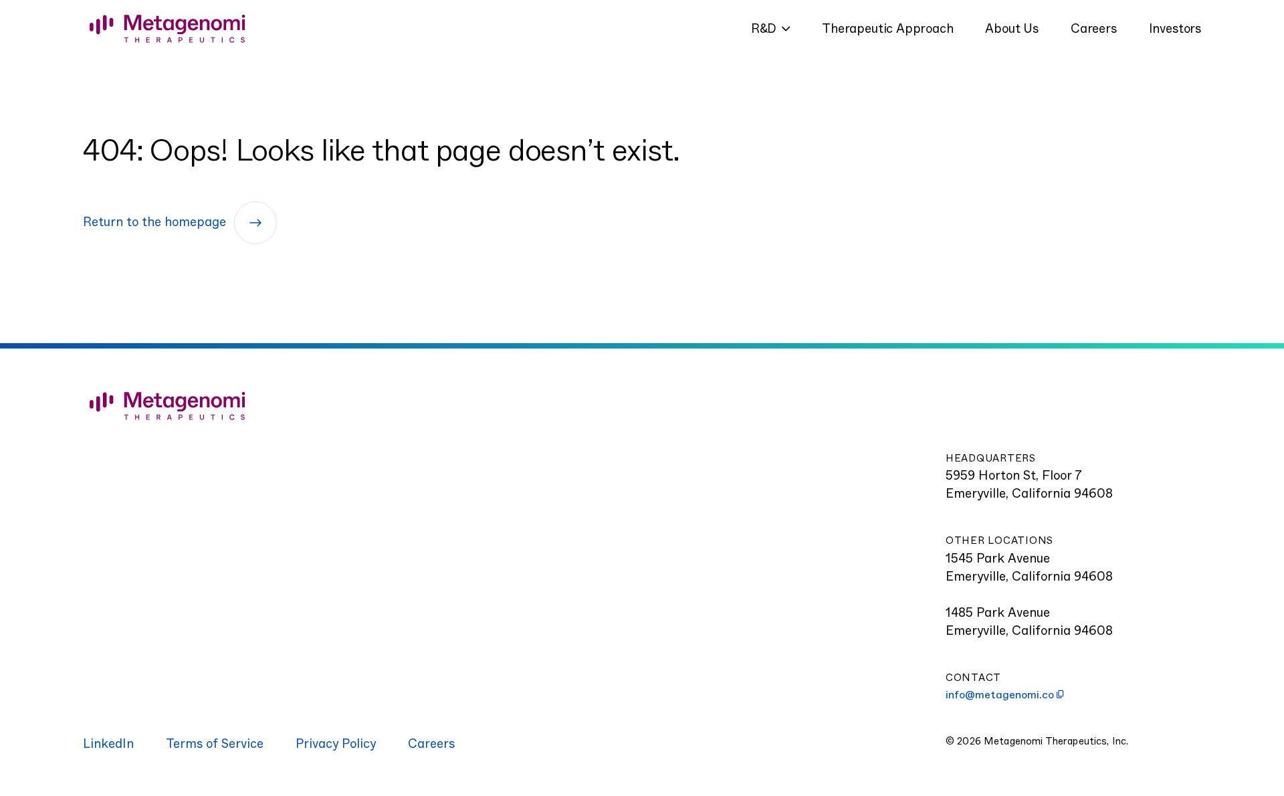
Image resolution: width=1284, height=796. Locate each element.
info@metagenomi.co (1000, 694)
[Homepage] (167, 28)
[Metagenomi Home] (210, 406)
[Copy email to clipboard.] (1060, 694)
